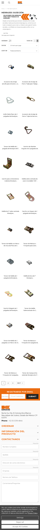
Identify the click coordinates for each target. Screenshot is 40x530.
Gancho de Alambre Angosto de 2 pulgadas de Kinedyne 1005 (29, 148)
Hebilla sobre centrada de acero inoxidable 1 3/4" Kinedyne (30, 181)
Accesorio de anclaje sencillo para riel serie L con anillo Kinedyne (10, 84)
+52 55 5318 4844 (15, 421)
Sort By (4, 50)
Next (19, 383)
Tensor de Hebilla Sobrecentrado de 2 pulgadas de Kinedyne (30, 310)
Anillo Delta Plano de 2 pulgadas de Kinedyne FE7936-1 (10, 116)
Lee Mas (5, 33)
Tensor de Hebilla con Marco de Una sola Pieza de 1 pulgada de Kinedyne (10, 245)
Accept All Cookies (20, 527)
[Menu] (3, 2)
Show (4, 45)
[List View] (34, 40)
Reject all (20, 522)
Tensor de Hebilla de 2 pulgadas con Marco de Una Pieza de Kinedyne (10, 343)
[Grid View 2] (37, 40)
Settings (20, 518)
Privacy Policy (33, 513)
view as (29, 40)
